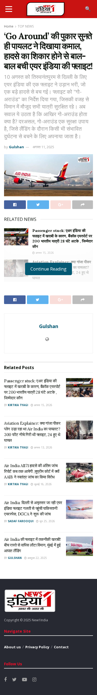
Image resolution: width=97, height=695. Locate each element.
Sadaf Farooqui (20, 521)
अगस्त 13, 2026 (42, 447)
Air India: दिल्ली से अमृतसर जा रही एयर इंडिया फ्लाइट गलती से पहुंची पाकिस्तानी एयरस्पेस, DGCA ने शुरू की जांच (33, 508)
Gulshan (16, 146)
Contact (61, 647)
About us (12, 647)
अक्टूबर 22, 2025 (37, 558)
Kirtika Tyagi (18, 405)
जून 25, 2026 (47, 521)
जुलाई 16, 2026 (42, 484)
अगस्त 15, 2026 (44, 253)
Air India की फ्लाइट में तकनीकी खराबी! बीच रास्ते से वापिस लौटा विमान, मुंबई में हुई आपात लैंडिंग (32, 545)
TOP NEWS (26, 26)
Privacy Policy (37, 647)
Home (8, 26)
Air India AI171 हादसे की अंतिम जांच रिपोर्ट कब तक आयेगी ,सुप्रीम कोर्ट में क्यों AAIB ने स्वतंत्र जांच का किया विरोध (31, 471)
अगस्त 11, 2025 (43, 146)
